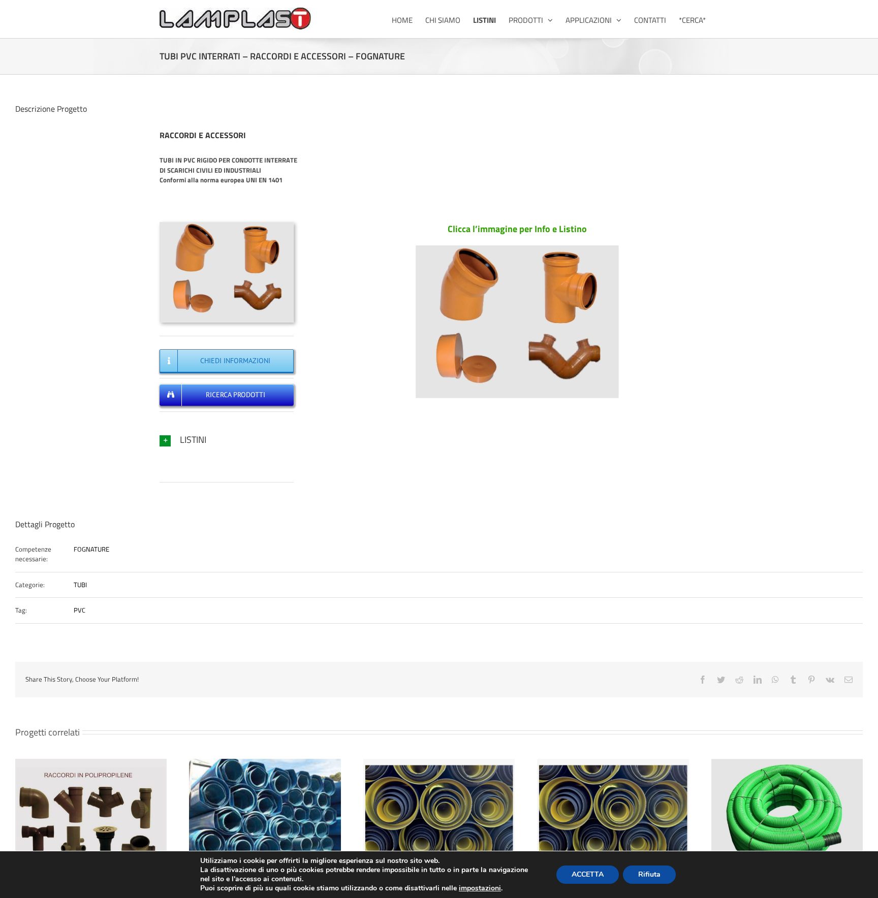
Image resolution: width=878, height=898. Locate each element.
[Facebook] (703, 680)
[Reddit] (739, 680)
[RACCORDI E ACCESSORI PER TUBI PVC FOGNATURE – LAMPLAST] (227, 225)
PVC (79, 610)
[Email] (848, 680)
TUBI (80, 585)
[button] (227, 440)
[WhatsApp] (775, 680)
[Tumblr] (793, 680)
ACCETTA (588, 874)
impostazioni (480, 888)
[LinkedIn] (758, 680)
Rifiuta (649, 874)
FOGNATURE (91, 549)
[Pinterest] (811, 680)
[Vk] (830, 680)
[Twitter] (721, 680)
